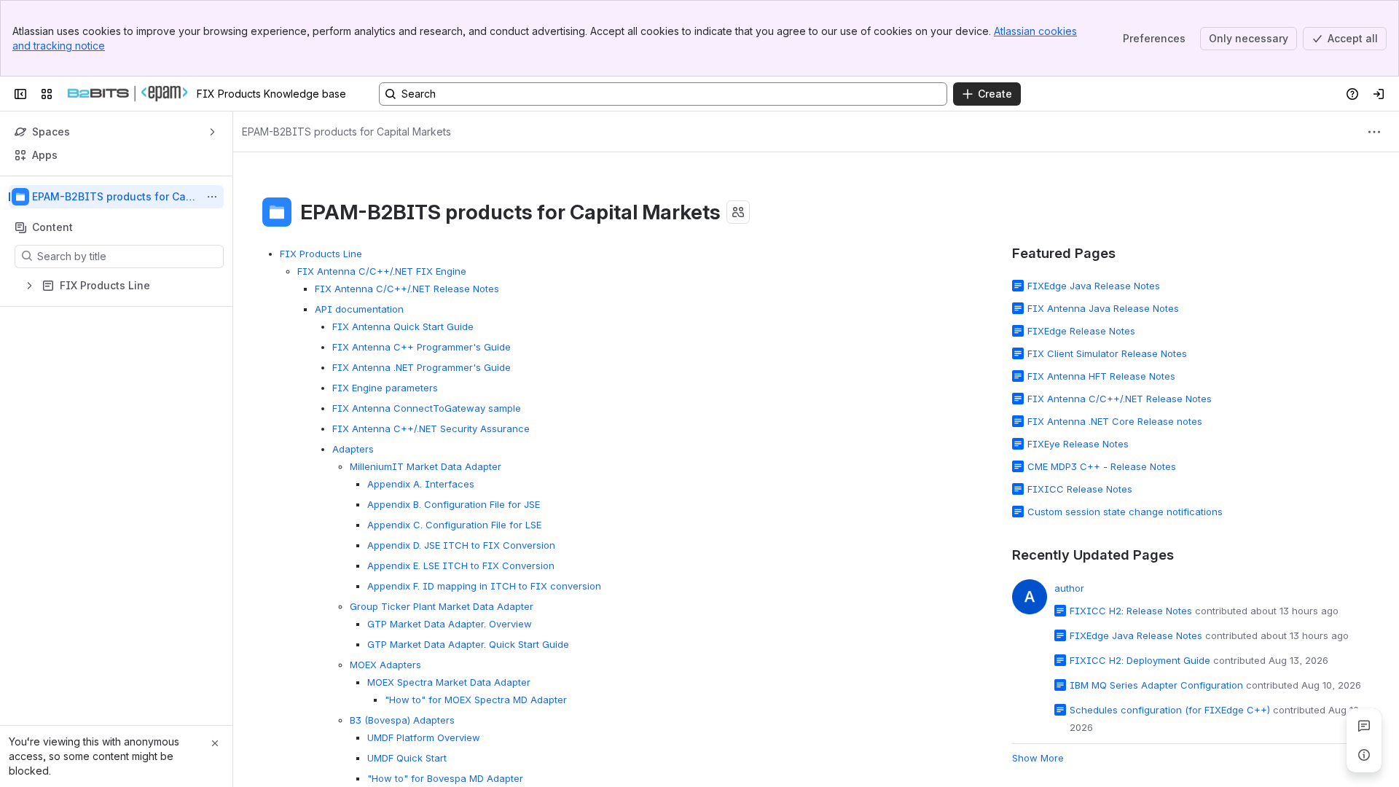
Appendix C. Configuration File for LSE (454, 524)
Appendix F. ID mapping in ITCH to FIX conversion (484, 586)
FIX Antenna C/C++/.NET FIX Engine (381, 271)
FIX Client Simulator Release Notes (1107, 353)
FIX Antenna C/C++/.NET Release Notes (407, 288)
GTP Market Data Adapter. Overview (449, 624)
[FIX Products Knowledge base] (127, 94)
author (1069, 588)
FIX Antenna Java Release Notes (1103, 308)
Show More (1038, 758)
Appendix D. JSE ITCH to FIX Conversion (461, 545)
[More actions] (212, 196)
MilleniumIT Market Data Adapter (425, 466)
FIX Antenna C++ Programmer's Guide (421, 347)
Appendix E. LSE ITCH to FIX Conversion (460, 565)
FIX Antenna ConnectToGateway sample (426, 408)
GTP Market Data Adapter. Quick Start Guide (468, 644)
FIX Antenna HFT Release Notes (1101, 376)
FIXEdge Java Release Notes (1093, 285)
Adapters (353, 449)
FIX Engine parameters (385, 388)
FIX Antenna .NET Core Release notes (1114, 421)
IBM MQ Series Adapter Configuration (1156, 685)
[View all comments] (1364, 725)
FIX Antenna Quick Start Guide (403, 326)
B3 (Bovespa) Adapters (402, 720)
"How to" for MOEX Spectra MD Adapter (476, 699)
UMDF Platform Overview (423, 737)
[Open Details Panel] (1364, 755)
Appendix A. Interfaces (420, 484)
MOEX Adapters (385, 664)
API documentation (359, 309)
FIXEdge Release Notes (1081, 331)
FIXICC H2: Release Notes (1131, 610)
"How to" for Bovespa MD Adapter (445, 778)
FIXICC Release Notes (1079, 489)
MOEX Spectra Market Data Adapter (448, 682)
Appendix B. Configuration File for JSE (453, 504)
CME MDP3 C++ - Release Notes (1101, 466)
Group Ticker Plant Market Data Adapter (441, 606)
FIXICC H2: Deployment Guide (1140, 660)
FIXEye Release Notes (1078, 444)
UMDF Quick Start (407, 758)
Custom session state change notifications (1125, 511)
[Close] (215, 743)
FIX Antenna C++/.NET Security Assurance (431, 428)
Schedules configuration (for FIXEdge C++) (1170, 710)
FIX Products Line (321, 253)
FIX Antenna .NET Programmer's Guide (421, 367)
